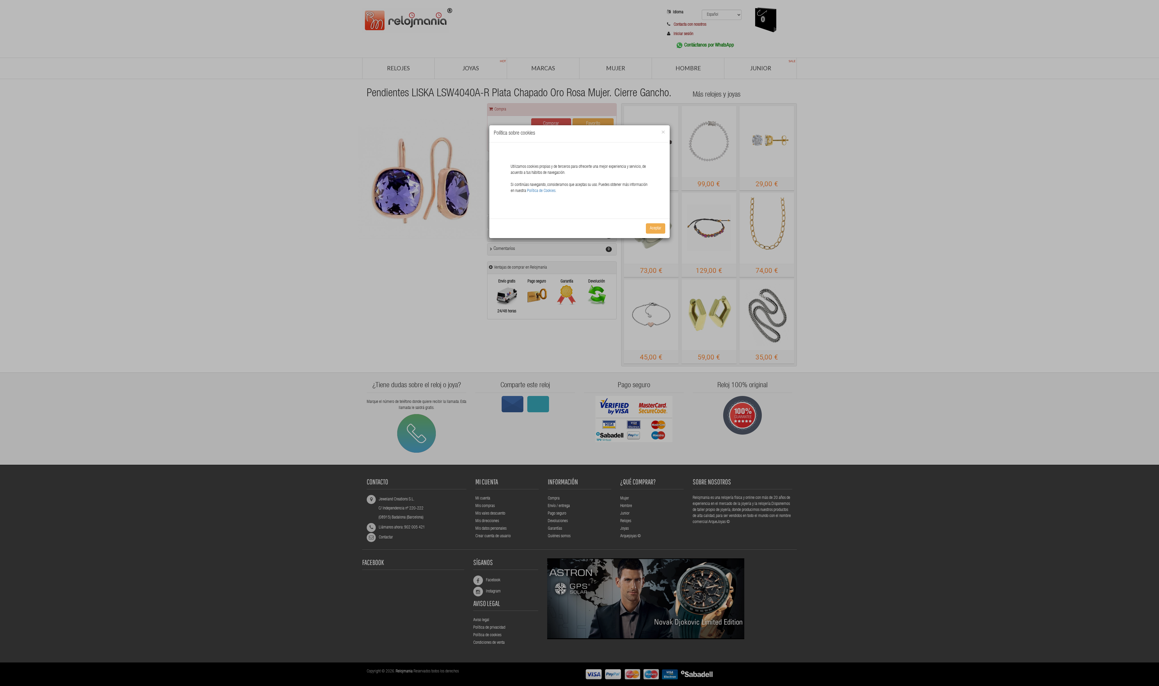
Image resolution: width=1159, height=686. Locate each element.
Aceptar (655, 228)
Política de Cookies (541, 191)
